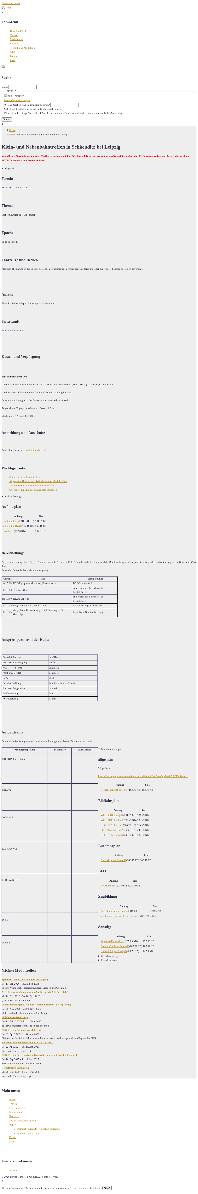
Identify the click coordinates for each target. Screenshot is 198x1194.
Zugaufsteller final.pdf (112, 941)
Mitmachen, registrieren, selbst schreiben (38, 1129)
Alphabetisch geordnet (29, 1133)
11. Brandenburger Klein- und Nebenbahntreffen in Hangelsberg (36, 1004)
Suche (5, 87)
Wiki (12, 52)
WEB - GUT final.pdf (112, 815)
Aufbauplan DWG (11, 526)
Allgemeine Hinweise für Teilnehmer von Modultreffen (38, 481)
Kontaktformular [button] (109, 960)
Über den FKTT (18, 31)
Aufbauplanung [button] (12, 496)
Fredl (12, 60)
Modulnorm (16, 39)
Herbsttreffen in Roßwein (15, 1068)
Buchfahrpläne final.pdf (113, 860)
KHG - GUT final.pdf (111, 825)
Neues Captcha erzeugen (17, 100)
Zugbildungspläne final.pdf (115, 911)
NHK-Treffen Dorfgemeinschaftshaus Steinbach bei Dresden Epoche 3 (39, 1055)
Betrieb (14, 43)
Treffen (14, 35)
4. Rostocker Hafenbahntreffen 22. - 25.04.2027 (27, 1042)
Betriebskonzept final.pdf (114, 790)
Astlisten (8, 531)
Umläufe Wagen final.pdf (114, 951)
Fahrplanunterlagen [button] (111, 749)
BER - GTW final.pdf (112, 835)
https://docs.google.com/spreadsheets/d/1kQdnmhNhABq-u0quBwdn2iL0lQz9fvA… (143, 776)
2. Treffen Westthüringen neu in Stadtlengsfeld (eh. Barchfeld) (35, 992)
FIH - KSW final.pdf (111, 830)
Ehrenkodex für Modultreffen (24, 477)
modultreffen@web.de (34, 450)
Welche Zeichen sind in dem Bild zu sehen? (27, 105)
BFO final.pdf (108, 885)
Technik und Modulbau (22, 48)
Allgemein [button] (9, 168)
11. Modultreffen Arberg (15, 1017)
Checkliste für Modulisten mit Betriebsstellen (33, 490)
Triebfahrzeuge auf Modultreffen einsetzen (31, 485)
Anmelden (14, 1170)
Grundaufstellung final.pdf (115, 946)
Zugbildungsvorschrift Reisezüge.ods (118, 916)
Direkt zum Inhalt (11, 3)
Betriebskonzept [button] (109, 956)
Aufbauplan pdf (12, 521)
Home (12, 130)
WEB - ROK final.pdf (112, 820)
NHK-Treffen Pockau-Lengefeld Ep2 (21, 1030)
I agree (106, 1187)
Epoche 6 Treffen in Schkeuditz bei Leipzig (25, 979)
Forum (13, 56)
